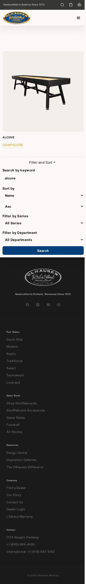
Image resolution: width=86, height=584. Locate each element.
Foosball (12, 425)
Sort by (9, 188)
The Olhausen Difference (25, 467)
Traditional (14, 361)
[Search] (62, 4)
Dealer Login (15, 509)
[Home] (16, 17)
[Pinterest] (59, 305)
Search (43, 250)
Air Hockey (14, 432)
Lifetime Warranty (19, 516)
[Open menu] (78, 17)
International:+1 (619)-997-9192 (30, 552)
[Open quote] (71, 4)
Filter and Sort (40, 162)
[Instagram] (38, 305)
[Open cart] (79, 4)
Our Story (13, 495)
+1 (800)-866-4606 (20, 544)
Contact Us (14, 502)
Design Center (17, 453)
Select (11, 368)
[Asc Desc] (43, 206)
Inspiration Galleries (21, 460)
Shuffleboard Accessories (25, 410)
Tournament (15, 375)
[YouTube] (48, 305)
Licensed (13, 382)
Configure (13, 144)
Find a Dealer (16, 488)
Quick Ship (14, 339)
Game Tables (15, 418)
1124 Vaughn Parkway (22, 537)
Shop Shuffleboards (21, 403)
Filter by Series (15, 215)
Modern (12, 346)
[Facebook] (27, 305)
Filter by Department (20, 232)
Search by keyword (19, 170)
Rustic (11, 354)
